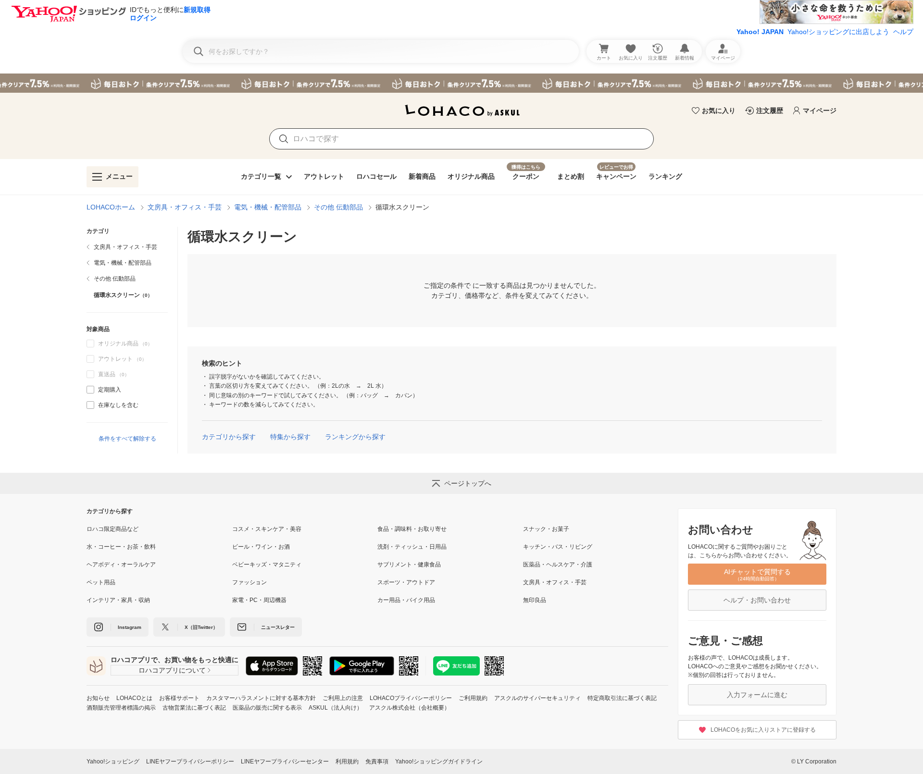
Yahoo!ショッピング (113, 761)
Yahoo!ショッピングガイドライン (439, 761)
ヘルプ (903, 32)
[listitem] (127, 247)
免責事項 (376, 761)
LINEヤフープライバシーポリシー (190, 761)
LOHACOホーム (111, 207)
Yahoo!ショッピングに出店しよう (838, 32)
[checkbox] (90, 389)
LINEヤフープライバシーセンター (285, 761)
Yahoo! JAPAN (760, 32)
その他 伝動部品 (338, 207)
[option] (127, 389)
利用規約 (347, 761)
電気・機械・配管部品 (267, 207)
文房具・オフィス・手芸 (185, 207)
